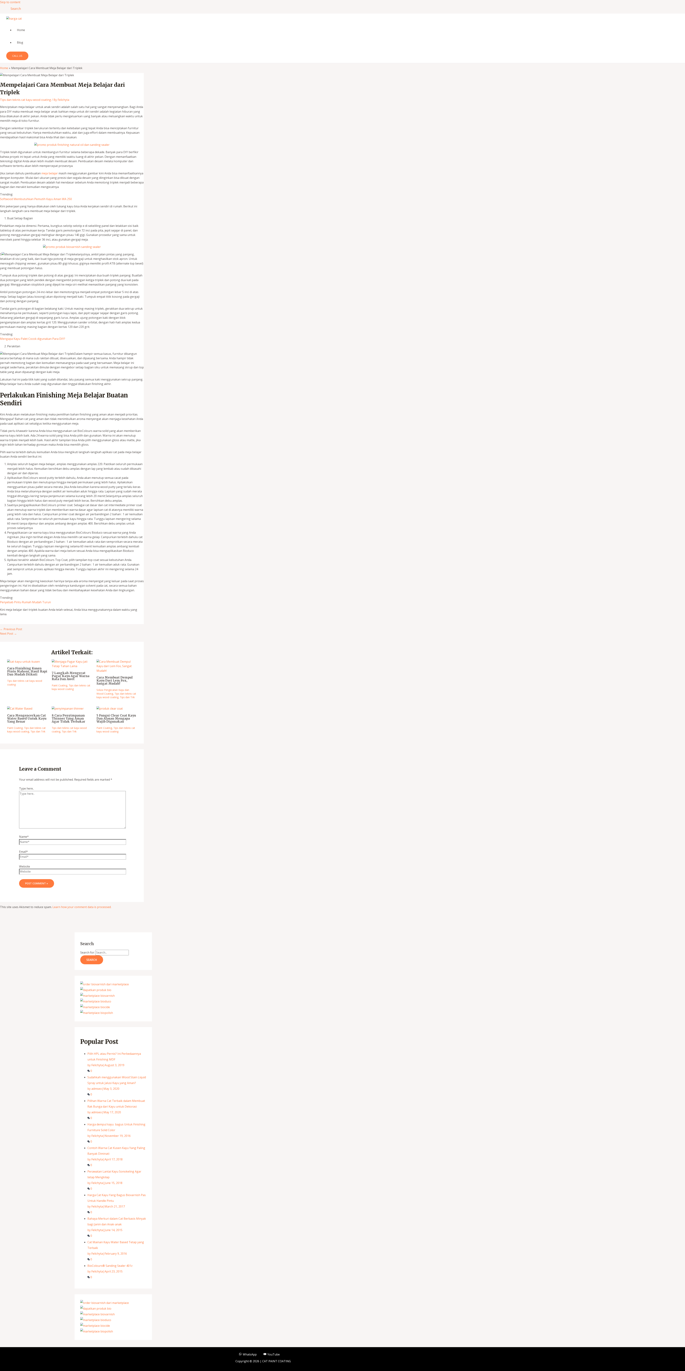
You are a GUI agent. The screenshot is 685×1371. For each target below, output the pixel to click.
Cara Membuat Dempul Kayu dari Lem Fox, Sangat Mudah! (115, 681)
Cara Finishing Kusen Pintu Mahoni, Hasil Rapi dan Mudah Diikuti (27, 671)
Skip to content (10, 2)
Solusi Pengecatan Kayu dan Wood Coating (113, 691)
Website (24, 866)
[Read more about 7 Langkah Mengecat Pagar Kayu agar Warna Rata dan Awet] (72, 666)
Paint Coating (59, 685)
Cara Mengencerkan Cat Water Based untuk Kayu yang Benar (26, 719)
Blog (20, 42)
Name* (24, 837)
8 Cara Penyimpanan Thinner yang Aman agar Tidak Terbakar (68, 719)
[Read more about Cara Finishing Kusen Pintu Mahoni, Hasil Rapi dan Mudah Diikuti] (23, 662)
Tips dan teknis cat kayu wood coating (25, 100)
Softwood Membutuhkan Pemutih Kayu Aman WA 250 (36, 199)
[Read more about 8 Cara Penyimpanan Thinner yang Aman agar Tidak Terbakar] (68, 708)
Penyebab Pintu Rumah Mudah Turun (25, 602)
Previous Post (11, 629)
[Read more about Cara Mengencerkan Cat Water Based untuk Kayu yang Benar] (19, 708)
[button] (14, 8)
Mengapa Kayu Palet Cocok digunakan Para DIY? (32, 339)
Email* (23, 852)
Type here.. (26, 788)
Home (21, 30)
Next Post (8, 634)
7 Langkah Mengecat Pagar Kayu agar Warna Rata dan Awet (70, 676)
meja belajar (49, 173)
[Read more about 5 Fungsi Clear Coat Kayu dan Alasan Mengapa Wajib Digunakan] (110, 708)
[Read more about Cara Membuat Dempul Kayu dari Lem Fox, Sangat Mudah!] (117, 671)
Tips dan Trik (127, 697)
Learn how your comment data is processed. (81, 907)
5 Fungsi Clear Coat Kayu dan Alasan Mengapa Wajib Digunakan (116, 719)
